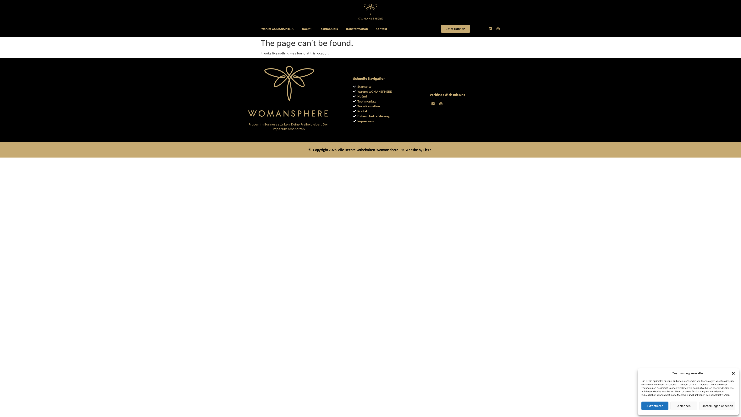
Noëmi (306, 28)
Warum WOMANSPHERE (277, 28)
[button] (733, 373)
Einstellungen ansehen (717, 406)
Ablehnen (684, 406)
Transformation (357, 28)
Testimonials (328, 28)
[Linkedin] (490, 28)
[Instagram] (498, 28)
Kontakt (381, 28)
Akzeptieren (654, 406)
